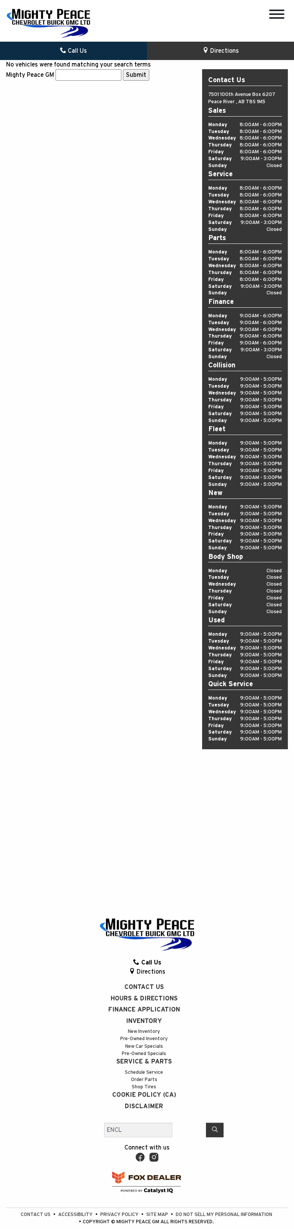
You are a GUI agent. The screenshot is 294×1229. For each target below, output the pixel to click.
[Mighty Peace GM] (48, 23)
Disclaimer (144, 1106)
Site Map (157, 1214)
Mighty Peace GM (30, 75)
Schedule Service (144, 1072)
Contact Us (144, 987)
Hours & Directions (144, 998)
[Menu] (276, 15)
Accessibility (76, 1214)
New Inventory (144, 1031)
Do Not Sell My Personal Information (224, 1214)
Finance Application (144, 1010)
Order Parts (144, 1079)
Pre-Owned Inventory (144, 1038)
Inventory (144, 1021)
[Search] (215, 1130)
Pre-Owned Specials (144, 1053)
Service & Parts (144, 1062)
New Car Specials (144, 1046)
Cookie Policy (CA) (144, 1095)
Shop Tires (144, 1087)
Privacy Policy (120, 1214)
